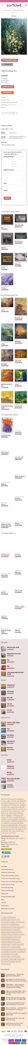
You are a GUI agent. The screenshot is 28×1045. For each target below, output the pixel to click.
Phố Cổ (3, 592)
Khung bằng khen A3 (7, 927)
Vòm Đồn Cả (18, 406)
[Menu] (2, 5)
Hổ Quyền (4, 364)
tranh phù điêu (5, 951)
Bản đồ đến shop (10, 1035)
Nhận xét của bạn (9, 170)
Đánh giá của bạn (9, 156)
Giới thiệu (4, 866)
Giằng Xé (4, 617)
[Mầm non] (21, 565)
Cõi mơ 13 (4, 288)
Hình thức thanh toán (8, 872)
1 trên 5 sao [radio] (6, 159)
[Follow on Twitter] (5, 856)
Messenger (11, 1040)
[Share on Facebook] (2, 113)
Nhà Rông (17, 341)
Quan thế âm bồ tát (6, 939)
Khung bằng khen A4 (19, 927)
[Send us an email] (8, 856)
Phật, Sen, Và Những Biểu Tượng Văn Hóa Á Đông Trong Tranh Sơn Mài (16, 992)
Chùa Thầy (18, 361)
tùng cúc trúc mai (6, 964)
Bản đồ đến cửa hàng (7, 908)
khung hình (17, 929)
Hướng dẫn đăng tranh (8, 896)
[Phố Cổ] (7, 585)
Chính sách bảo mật (7, 890)
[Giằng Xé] (7, 606)
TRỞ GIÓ (17, 630)
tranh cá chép (16, 942)
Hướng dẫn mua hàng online (10, 875)
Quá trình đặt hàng (7, 887)
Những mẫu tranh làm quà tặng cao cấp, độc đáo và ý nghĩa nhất (16, 998)
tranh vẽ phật (12, 959)
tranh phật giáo (21, 951)
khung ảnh (4, 934)
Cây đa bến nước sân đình (8, 919)
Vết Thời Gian (5, 555)
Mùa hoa (16, 934)
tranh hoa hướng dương (17, 944)
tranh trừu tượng (15, 956)
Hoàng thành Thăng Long (7, 406)
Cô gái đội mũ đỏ (6, 435)
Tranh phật (13, 951)
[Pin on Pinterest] (11, 113)
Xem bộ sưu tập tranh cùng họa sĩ (9, 102)
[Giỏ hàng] (26, 5)
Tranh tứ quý (5, 959)
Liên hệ (3, 902)
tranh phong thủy (20, 949)
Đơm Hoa (17, 498)
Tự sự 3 (3, 504)
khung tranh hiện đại (16, 932)
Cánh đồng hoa (11, 917)
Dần (2, 227)
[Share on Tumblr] (16, 113)
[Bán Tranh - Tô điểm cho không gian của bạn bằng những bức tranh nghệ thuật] (14, 5)
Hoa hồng (12, 922)
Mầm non (17, 572)
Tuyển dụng (5, 905)
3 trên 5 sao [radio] (7, 161)
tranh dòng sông (6, 944)
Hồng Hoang (5, 452)
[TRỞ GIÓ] (21, 625)
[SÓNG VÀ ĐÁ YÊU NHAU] (7, 625)
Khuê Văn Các (19, 318)
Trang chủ (7, 10)
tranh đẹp (12, 961)
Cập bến (3, 247)
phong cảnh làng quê (7, 937)
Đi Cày (3, 268)
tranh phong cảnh (15, 946)
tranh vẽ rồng (21, 959)
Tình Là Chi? (18, 591)
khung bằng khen (14, 924)
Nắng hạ (3, 484)
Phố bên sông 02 (19, 607)
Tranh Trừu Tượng (18, 10)
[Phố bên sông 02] (21, 601)
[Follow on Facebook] (2, 856)
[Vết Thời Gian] (7, 544)
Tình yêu (18, 961)
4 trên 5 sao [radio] (7, 164)
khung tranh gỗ (5, 932)
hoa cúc (17, 919)
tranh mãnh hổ (5, 946)
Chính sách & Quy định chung (10, 878)
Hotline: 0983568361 (14, 1043)
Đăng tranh (4, 893)
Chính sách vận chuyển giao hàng (11, 881)
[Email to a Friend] (8, 113)
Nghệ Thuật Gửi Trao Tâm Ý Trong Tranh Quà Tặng (14, 1024)
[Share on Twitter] (5, 113)
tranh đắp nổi (5, 961)
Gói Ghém (18, 555)
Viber (24, 1040)
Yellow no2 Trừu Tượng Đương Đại (6, 525)
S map (16, 384)
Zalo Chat (18, 1040)
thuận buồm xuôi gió (7, 942)
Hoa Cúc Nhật (5, 922)
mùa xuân (21, 934)
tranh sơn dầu (13, 954)
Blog (2, 899)
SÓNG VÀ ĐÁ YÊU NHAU (6, 631)
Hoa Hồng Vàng (20, 922)
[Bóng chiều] (7, 566)
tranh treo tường (6, 956)
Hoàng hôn (18, 432)
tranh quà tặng (5, 954)
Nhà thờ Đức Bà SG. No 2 (6, 385)
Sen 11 (3, 310)
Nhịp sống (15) (19, 458)
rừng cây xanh (15, 939)
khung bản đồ (5, 924)
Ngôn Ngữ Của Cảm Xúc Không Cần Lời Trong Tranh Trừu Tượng (16, 980)
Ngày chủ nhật (19, 225)
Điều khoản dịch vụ (7, 869)
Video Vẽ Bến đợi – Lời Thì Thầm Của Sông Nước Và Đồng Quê (16, 1008)
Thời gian (17, 264)
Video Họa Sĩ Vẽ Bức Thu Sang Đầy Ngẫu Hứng (16, 1013)
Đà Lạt (3, 344)
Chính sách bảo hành (7, 884)
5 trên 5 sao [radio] (7, 166)
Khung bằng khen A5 (7, 929)
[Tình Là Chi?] (21, 584)
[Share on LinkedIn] (14, 113)
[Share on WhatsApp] (19, 113)
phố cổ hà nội (17, 937)
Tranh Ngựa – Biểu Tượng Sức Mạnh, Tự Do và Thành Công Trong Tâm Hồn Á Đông (15, 986)
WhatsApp (23, 1043)
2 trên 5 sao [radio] (15, 159)
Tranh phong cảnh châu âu (8, 949)
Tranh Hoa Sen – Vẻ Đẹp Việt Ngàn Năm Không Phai (15, 975)
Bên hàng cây (19, 241)
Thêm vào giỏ (8, 86)
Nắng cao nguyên (20, 476)
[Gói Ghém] (21, 544)
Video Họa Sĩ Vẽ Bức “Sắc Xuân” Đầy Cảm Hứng (15, 1019)
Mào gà (10, 934)
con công (4, 917)
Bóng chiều (4, 575)
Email (6, 190)
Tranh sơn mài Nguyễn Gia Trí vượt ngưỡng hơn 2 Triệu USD (15, 1003)
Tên (5, 183)
